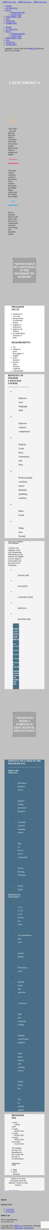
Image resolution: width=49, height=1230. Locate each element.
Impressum (19, 1228)
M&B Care (18, 1226)
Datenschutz (28, 1228)
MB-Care (33, 48)
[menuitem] (8, 6)
